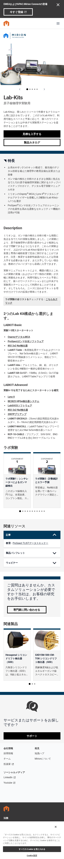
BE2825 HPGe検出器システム (23, 401)
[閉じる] (55, 827)
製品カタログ (32, 142)
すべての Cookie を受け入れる (32, 849)
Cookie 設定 (32, 855)
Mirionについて (43, 758)
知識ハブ (39, 753)
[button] (27, 89)
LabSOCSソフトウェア (20, 405)
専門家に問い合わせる (26, 609)
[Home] (6, 23)
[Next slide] (44, 89)
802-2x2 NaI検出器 (18, 409)
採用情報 (8, 753)
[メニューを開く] (58, 23)
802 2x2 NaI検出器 (18, 345)
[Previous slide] (20, 89)
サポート (32, 735)
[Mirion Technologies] (32, 35)
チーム (7, 758)
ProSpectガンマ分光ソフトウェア (26, 341)
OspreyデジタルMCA (19, 337)
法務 (6, 818)
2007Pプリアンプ (17, 414)
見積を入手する (32, 134)
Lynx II (11, 396)
